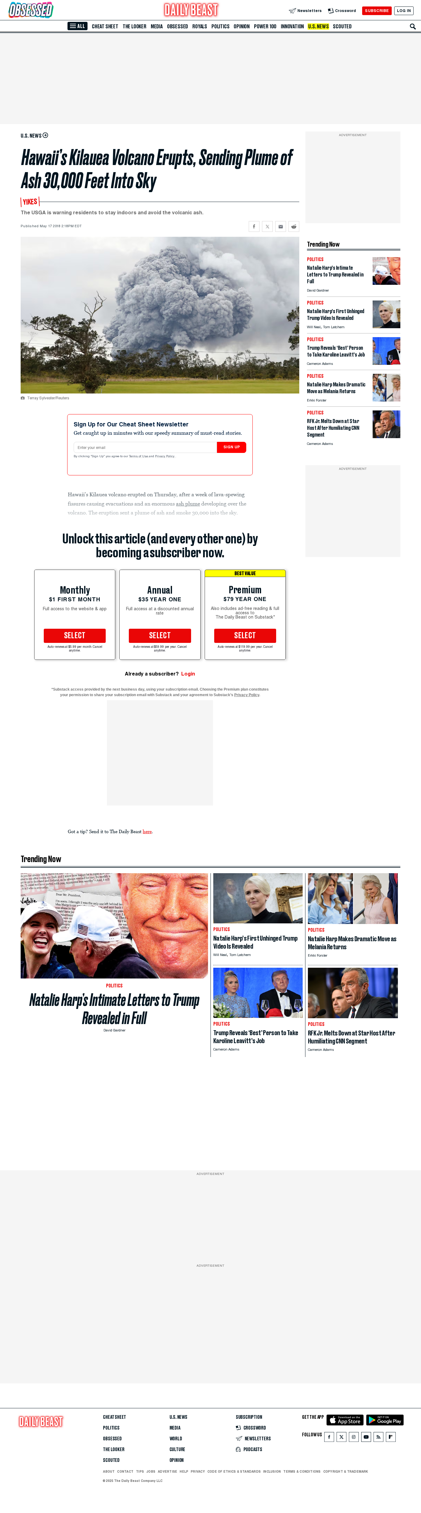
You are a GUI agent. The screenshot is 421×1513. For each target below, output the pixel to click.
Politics (220, 26)
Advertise (167, 1471)
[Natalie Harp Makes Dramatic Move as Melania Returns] (386, 399)
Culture (178, 1449)
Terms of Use (139, 456)
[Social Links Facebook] (329, 1438)
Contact (125, 1471)
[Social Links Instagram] (354, 1438)
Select (75, 636)
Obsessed (177, 26)
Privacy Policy (165, 456)
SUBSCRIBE (377, 10)
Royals (199, 26)
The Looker (134, 26)
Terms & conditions (302, 1471)
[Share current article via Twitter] (267, 226)
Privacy (198, 1471)
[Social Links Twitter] (341, 1438)
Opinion (242, 26)
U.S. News (318, 26)
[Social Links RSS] (378, 1438)
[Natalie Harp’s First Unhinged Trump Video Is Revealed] (386, 326)
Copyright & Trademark (345, 1471)
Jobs (150, 1471)
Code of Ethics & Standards (234, 1471)
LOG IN (404, 10)
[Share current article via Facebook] (254, 226)
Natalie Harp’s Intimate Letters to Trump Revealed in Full (114, 1009)
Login (188, 674)
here (147, 831)
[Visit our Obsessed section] (50, 10)
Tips (140, 1471)
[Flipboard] (390, 1438)
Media (157, 26)
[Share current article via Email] (280, 226)
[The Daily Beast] (191, 10)
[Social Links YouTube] (366, 1438)
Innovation (292, 26)
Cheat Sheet (105, 26)
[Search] (413, 26)
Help (184, 1471)
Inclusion (272, 1471)
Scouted (342, 26)
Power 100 (265, 26)
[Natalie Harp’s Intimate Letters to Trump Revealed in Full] (386, 283)
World (176, 1438)
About (109, 1471)
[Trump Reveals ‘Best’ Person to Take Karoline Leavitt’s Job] (386, 363)
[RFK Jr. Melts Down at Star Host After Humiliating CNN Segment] (386, 436)
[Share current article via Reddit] (293, 226)
